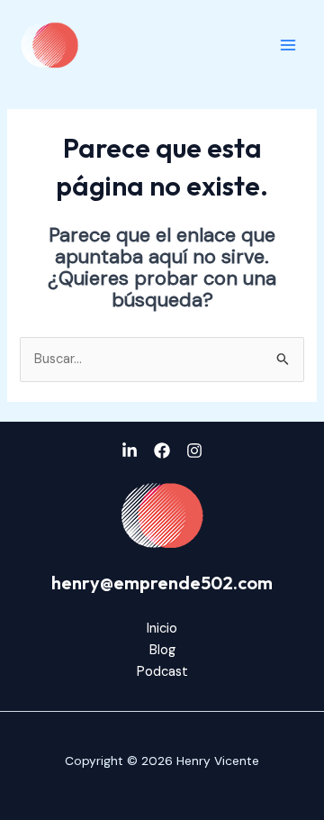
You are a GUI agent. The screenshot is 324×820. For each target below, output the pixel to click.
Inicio (162, 628)
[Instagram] (194, 450)
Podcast (162, 671)
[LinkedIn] (130, 450)
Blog (162, 650)
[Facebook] (162, 450)
